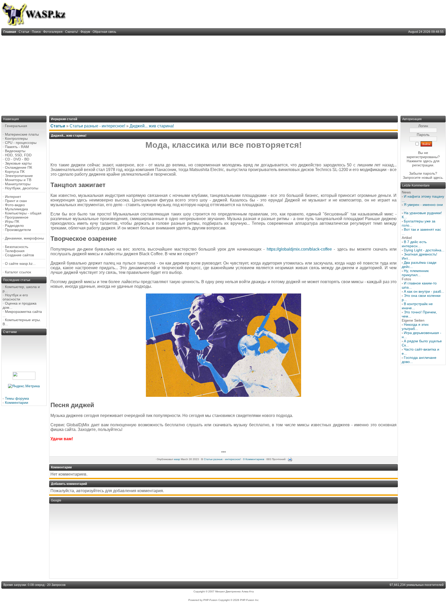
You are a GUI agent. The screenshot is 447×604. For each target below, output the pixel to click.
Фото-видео (15, 205)
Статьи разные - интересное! (97, 126)
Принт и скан (16, 201)
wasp (177, 459)
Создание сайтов (19, 255)
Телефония (15, 251)
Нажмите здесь (419, 161)
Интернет (13, 197)
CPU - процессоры (20, 143)
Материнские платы (22, 134)
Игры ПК (12, 221)
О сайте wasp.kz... (20, 263)
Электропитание (19, 176)
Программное (16, 217)
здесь (438, 177)
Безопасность (16, 247)
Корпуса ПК (15, 171)
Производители (18, 230)
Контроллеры (16, 138)
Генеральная (16, 126)
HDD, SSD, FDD (18, 155)
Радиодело (14, 225)
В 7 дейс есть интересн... (414, 244)
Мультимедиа (16, 209)
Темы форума (17, 398)
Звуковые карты (18, 163)
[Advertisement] (223, 74)
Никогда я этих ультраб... (415, 326)
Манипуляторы (18, 184)
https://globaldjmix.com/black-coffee (299, 249)
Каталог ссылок (18, 272)
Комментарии (16, 402)
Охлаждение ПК (18, 167)
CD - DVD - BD (17, 159)
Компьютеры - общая (23, 213)
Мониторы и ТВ (18, 180)
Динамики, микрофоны (24, 238)
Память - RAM (17, 147)
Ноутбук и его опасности (15, 297)
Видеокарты (15, 151)
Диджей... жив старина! (152, 126)
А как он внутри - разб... (424, 291)
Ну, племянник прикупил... (415, 273)
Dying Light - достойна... (424, 250)
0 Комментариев (253, 459)
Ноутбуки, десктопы (21, 188)
